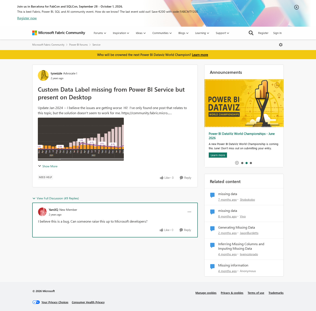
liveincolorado (249, 254)
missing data (227, 194)
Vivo (243, 216)
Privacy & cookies (232, 292)
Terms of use (256, 292)
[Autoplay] (236, 163)
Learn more (200, 54)
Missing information (233, 265)
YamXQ (53, 210)
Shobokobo (247, 199)
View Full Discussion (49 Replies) (58, 198)
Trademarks (276, 292)
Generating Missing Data (236, 227)
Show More (49, 166)
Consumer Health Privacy (88, 302)
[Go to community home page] (58, 33)
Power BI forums (78, 44)
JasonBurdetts (249, 233)
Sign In (277, 33)
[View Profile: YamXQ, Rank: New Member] (42, 212)
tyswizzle (56, 73)
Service (96, 44)
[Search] (251, 32)
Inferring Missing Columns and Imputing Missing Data (241, 246)
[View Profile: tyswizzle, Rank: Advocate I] (43, 75)
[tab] (242, 163)
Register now (27, 18)
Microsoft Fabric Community (48, 44)
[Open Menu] (281, 45)
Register (263, 33)
